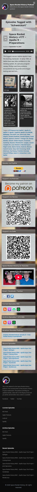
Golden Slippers (18, 141)
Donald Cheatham (14, 136)
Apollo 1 (21, 130)
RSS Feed (5, 412)
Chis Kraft (13, 134)
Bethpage (6, 134)
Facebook (5, 399)
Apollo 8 (17, 132)
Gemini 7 (17, 138)
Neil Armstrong (21, 149)
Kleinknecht (19, 143)
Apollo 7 (12, 132)
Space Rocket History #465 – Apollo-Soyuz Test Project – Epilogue (17, 349)
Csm (18, 134)
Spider (5, 155)
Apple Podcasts (6, 415)
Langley (26, 143)
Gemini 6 (11, 138)
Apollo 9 (23, 132)
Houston (12, 143)
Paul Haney (13, 151)
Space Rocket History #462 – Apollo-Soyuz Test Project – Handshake (17, 362)
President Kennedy (23, 151)
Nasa (14, 149)
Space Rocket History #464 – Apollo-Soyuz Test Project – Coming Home (17, 353)
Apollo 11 (6, 132)
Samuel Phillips (8, 153)
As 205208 (29, 132)
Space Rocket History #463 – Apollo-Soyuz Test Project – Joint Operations (17, 357)
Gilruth (11, 141)
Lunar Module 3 (16, 145)
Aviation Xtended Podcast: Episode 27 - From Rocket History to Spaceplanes (17, 335)
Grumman (27, 141)
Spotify (4, 421)
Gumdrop (6, 143)
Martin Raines (16, 147)
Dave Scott (23, 134)
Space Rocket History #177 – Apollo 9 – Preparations (17, 38)
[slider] (18, 51)
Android (4, 418)
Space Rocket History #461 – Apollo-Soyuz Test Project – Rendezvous (17, 366)
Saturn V (16, 153)
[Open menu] (34, 3)
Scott (29, 153)
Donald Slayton (25, 136)
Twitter (12, 399)
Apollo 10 (27, 130)
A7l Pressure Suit (13, 130)
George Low (24, 138)
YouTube (19, 399)
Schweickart (23, 153)
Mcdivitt (23, 147)
